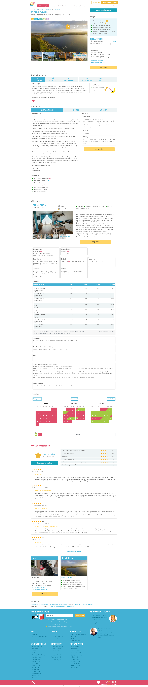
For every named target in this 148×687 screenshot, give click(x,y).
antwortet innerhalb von (97, 58)
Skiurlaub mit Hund (75, 665)
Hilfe (114, 6)
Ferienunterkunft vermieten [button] (110, 2)
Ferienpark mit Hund (56, 655)
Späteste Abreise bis (64, 386)
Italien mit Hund (35, 651)
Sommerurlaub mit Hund (76, 651)
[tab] (103, 41)
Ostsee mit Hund (35, 676)
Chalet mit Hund (55, 651)
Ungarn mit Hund (35, 667)
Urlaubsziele (53, 6)
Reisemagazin (74, 636)
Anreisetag (36, 386)
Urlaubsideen (61, 6)
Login (52, 634)
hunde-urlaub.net (67, 686)
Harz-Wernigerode (56, 9)
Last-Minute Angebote (43, 6)
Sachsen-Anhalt (49, 9)
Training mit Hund (75, 659)
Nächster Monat (111, 399)
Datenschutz (82, 686)
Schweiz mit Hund (36, 665)
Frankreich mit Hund (36, 657)
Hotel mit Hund (54, 653)
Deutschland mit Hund (37, 646)
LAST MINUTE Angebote (56, 660)
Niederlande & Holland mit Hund (39, 655)
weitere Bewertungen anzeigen (74, 551)
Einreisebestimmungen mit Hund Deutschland (61, 606)
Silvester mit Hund (75, 667)
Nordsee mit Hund (36, 678)
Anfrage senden (103, 67)
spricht (92, 56)
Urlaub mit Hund (34, 9)
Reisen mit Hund (69, 6)
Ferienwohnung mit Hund (57, 646)
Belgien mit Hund (35, 669)
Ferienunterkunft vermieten (57, 636)
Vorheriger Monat (37, 399)
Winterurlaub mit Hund (76, 663)
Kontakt (73, 638)
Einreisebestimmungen (79, 6)
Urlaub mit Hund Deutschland (39, 604)
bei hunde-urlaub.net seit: (97, 54)
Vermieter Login (96, 2)
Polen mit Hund (35, 663)
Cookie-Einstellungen (75, 640)
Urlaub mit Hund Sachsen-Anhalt (58, 604)
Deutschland (42, 9)
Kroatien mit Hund (36, 653)
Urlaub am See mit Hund (76, 655)
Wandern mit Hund (75, 646)
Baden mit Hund (74, 648)
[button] (97, 60)
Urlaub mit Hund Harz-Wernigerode (83, 604)
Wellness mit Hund (75, 657)
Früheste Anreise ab (49, 386)
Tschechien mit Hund (36, 671)
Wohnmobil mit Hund (56, 657)
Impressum (77, 686)
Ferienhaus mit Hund (56, 648)
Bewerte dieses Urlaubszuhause (103, 10)
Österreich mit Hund (36, 648)
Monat (76, 431)
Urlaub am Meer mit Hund (76, 653)
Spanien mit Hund (36, 659)
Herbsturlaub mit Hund (76, 661)
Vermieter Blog (54, 638)
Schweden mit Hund (36, 661)
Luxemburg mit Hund (36, 673)
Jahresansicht (74, 399)
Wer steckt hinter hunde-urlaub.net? (79, 634)
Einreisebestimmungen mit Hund (39, 636)
